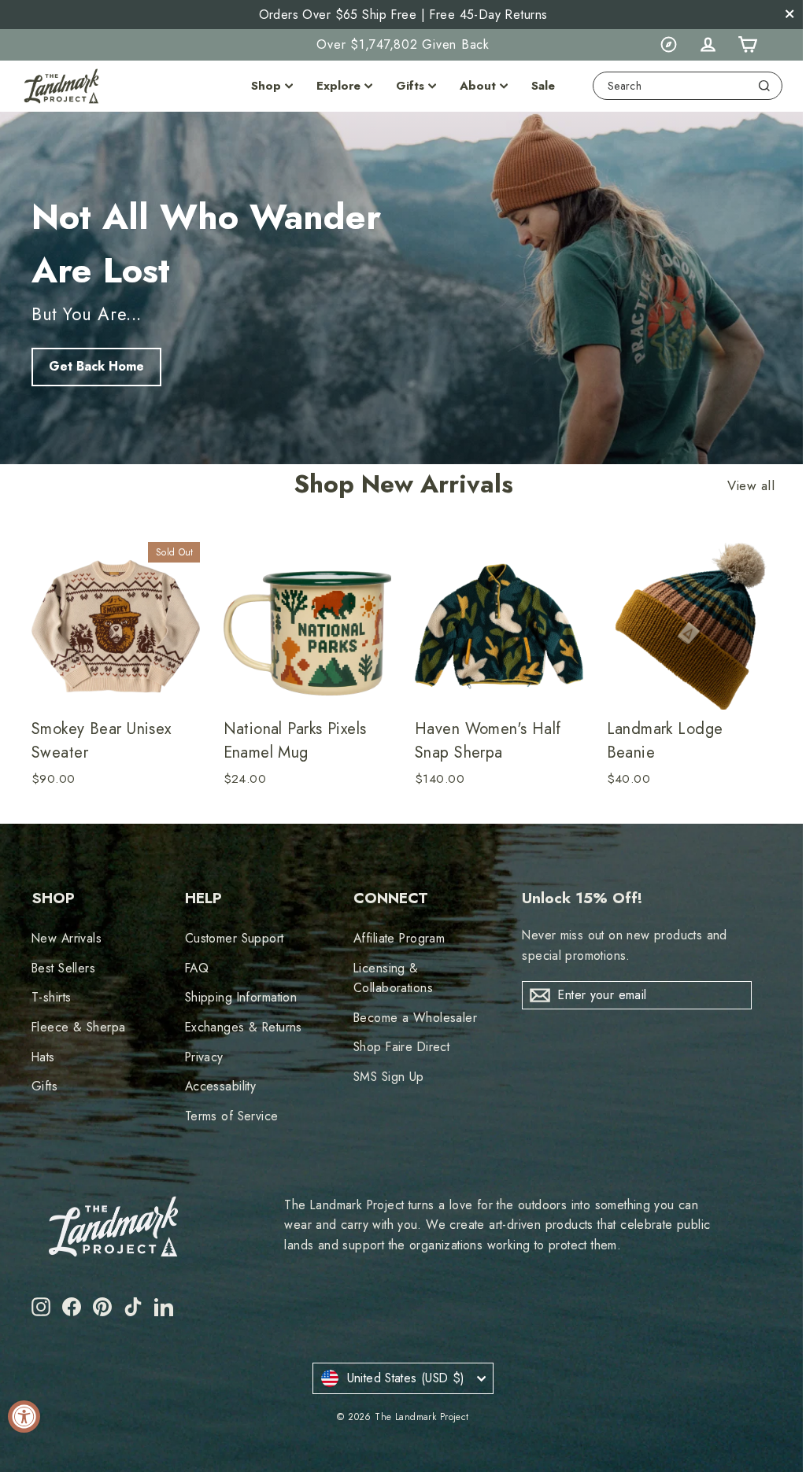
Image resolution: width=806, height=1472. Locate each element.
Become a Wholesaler (415, 1018)
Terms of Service (232, 1116)
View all (751, 486)
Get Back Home (96, 366)
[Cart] (747, 45)
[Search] (764, 85)
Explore (338, 85)
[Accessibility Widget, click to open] (24, 1416)
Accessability (221, 1086)
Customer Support (234, 938)
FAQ (197, 968)
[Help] (668, 45)
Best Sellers (63, 968)
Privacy (204, 1057)
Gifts (410, 85)
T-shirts (51, 997)
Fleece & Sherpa (78, 1027)
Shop (266, 85)
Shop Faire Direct (401, 1047)
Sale (543, 85)
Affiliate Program (399, 938)
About (478, 85)
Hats (43, 1057)
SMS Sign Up (388, 1077)
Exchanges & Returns (243, 1027)
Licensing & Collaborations (393, 978)
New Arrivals (66, 938)
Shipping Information (241, 997)
